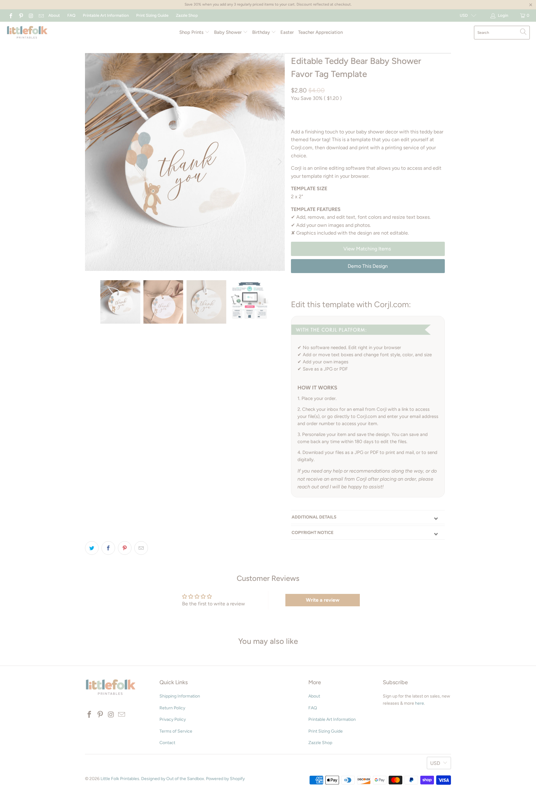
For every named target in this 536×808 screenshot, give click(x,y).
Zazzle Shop (187, 15)
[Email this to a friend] (141, 548)
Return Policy (172, 708)
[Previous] (91, 162)
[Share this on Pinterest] (125, 548)
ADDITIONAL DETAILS (314, 517)
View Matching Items (367, 249)
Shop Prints (192, 32)
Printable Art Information (106, 15)
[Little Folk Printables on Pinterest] (20, 15)
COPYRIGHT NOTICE (312, 532)
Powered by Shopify (225, 778)
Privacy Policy (172, 719)
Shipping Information (179, 696)
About (54, 15)
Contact (167, 742)
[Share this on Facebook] (108, 548)
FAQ (71, 15)
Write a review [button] (322, 600)
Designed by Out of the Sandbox (172, 778)
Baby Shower (228, 32)
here (419, 703)
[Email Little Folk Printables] (40, 15)
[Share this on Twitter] (92, 548)
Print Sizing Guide (152, 15)
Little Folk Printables (119, 778)
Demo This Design (368, 266)
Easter (287, 32)
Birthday (261, 32)
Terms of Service (175, 731)
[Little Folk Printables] (27, 32)
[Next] (279, 162)
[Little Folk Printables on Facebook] (10, 15)
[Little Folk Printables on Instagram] (31, 15)
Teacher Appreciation (320, 32)
